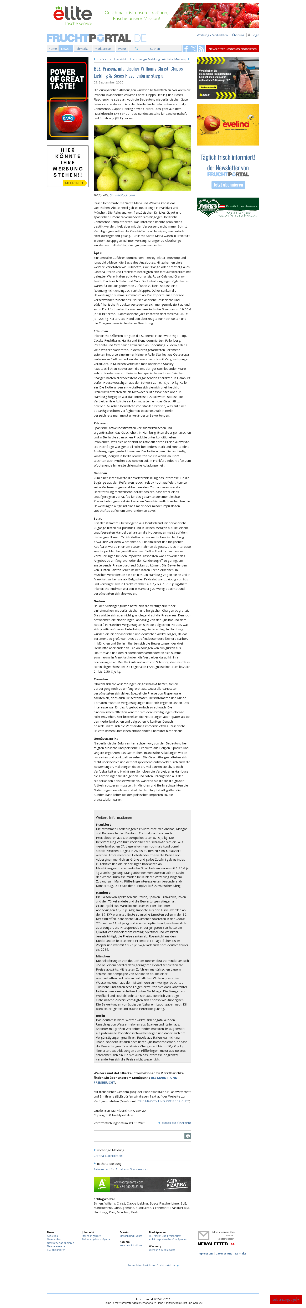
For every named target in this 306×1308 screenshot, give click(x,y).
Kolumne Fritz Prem (131, 1245)
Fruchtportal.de (97, 37)
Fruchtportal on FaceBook (186, 48)
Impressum (205, 1253)
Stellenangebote (91, 1236)
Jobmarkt (82, 49)
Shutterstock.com (122, 195)
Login (255, 35)
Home (53, 49)
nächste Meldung (174, 59)
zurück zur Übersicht (111, 59)
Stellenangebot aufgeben (96, 1239)
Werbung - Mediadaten (212, 35)
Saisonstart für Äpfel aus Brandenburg (121, 1169)
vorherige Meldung (146, 59)
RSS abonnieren (56, 1250)
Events (122, 49)
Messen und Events (131, 1236)
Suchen (155, 49)
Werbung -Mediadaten (162, 1250)
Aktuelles (52, 1236)
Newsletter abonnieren (60, 1243)
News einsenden (56, 1246)
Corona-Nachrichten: (108, 1156)
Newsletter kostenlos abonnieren (233, 49)
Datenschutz (224, 1253)
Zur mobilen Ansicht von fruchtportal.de (151, 1265)
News (65, 49)
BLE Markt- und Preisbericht (165, 1236)
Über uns (238, 35)
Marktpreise (103, 49)
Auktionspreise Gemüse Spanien (168, 1239)
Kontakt (240, 1253)
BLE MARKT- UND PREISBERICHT (163, 1101)
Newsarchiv (54, 1239)
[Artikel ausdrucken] (187, 1136)
